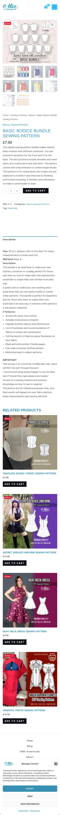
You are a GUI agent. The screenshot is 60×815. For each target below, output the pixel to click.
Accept (30, 788)
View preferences (30, 804)
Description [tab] (9, 239)
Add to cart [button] (15, 484)
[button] (55, 763)
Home (6, 115)
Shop (30, 740)
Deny (30, 796)
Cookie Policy (23, 811)
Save (8, 23)
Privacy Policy (35, 811)
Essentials (12, 208)
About (30, 757)
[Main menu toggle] (54, 7)
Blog (30, 746)
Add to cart (36, 190)
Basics (32, 115)
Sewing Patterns (19, 115)
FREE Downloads (30, 751)
